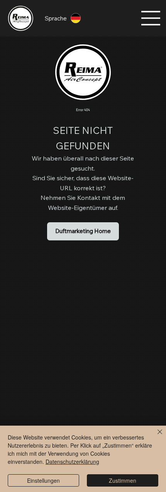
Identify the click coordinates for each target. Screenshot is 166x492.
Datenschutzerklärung (72, 461)
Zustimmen (122, 480)
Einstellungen (43, 480)
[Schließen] (155, 436)
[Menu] (151, 18)
